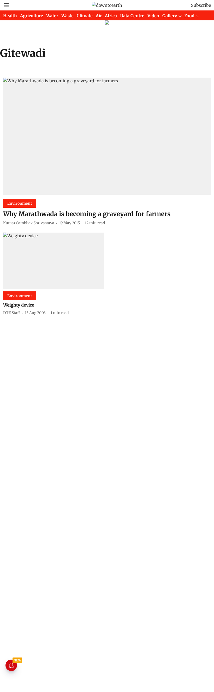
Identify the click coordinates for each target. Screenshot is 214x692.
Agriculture (31, 15)
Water (52, 15)
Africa (111, 15)
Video (153, 15)
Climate (85, 15)
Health (10, 15)
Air (99, 15)
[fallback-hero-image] (107, 136)
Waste (67, 15)
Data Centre (132, 15)
